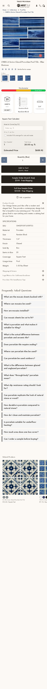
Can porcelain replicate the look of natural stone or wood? (23, 397)
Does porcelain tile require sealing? (20, 344)
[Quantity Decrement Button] (4, 160)
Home (5, 10)
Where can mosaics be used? (17, 303)
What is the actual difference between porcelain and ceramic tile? (21, 336)
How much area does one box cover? (21, 432)
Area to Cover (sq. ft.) (12, 124)
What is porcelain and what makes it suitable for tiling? (20, 326)
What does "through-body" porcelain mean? (21, 377)
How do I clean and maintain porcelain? (22, 415)
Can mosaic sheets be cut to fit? (18, 317)
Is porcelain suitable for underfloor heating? (20, 424)
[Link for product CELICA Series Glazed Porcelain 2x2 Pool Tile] (40, 497)
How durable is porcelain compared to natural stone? (21, 407)
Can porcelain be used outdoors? (19, 358)
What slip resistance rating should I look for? (22, 387)
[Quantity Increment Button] (43, 160)
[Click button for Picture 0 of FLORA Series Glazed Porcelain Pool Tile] (19, 492)
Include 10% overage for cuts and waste (20, 135)
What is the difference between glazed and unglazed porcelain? (22, 367)
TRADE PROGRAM (23, 1)
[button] (23, 37)
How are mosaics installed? (16, 310)
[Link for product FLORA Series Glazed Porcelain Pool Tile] (20, 477)
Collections (13, 10)
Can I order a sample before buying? (21, 439)
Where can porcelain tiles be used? (20, 351)
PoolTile (22, 10)
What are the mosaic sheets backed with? (23, 296)
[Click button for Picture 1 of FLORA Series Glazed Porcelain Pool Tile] (20, 492)
